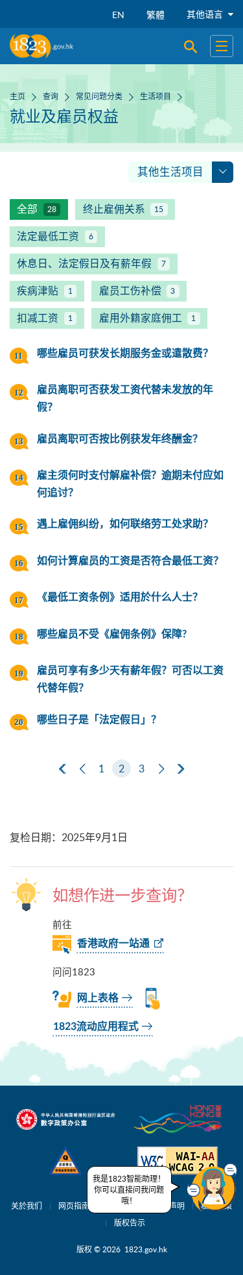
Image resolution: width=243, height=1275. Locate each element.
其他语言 (206, 14)
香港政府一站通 (113, 943)
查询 (50, 96)
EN (118, 14)
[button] (212, 1187)
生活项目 (155, 96)
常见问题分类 (99, 96)
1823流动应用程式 (96, 1026)
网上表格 (98, 998)
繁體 (155, 14)
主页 (17, 96)
